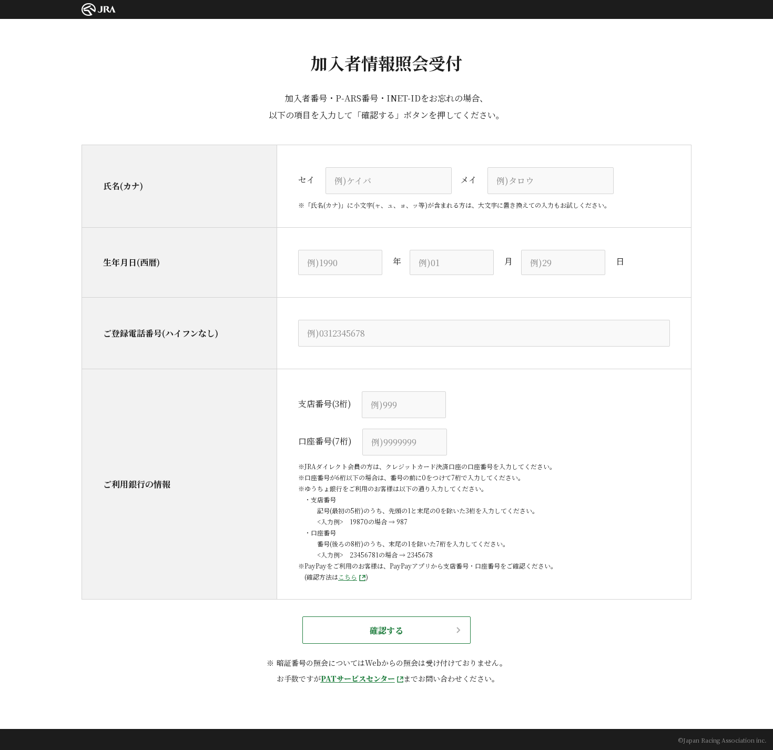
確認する (386, 630)
